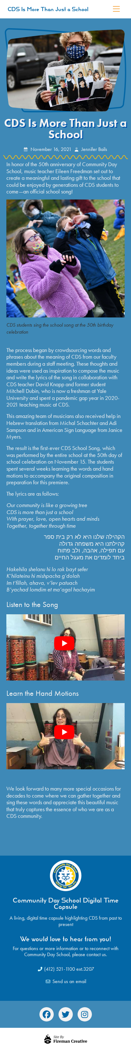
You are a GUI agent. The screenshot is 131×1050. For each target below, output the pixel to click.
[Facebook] (46, 1014)
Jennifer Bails (94, 149)
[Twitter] (66, 1014)
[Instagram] (85, 1014)
